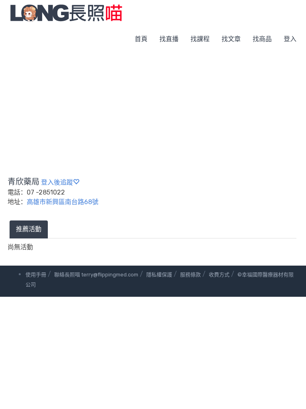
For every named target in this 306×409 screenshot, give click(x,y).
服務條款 (190, 275)
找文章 (231, 39)
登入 (290, 39)
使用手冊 (36, 275)
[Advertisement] (153, 112)
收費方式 (219, 275)
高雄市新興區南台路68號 (62, 202)
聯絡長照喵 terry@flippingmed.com (96, 275)
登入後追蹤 (57, 182)
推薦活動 (28, 229)
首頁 (141, 39)
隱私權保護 (159, 275)
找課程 (200, 39)
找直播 (168, 39)
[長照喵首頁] (66, 12)
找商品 (262, 39)
